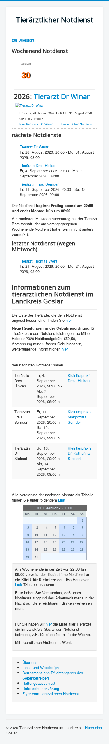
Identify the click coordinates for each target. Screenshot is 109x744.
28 (72, 549)
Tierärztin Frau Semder (39, 184)
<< (39, 508)
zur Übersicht (23, 40)
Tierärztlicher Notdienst (77, 124)
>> (70, 508)
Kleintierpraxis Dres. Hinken (80, 378)
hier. (65, 349)
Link (61, 500)
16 (27, 542)
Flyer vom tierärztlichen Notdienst (50, 693)
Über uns (29, 662)
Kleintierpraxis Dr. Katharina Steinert (80, 453)
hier (69, 320)
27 (63, 549)
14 (72, 535)
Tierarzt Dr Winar (62, 96)
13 (63, 535)
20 (63, 542)
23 (27, 549)
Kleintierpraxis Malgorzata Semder (80, 417)
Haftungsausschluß (38, 683)
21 (72, 542)
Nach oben (94, 727)
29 (81, 549)
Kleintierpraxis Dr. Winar (36, 124)
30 (27, 556)
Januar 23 (54, 508)
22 (81, 542)
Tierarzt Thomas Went (38, 261)
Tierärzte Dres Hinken (38, 165)
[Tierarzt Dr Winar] (29, 105)
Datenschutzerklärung (40, 688)
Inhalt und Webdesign (40, 667)
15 (81, 535)
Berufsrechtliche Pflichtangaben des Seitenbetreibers (52, 675)
